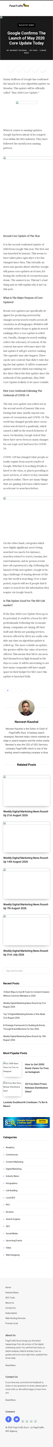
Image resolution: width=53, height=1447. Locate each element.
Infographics (12, 1183)
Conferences (12, 1154)
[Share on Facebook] (10, 69)
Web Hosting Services (15, 1318)
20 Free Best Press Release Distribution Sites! (36, 1087)
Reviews (10, 1212)
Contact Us (10, 1308)
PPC (8, 1205)
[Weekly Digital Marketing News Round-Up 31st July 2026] (26, 930)
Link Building (11, 1190)
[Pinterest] (27, 69)
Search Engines (13, 1219)
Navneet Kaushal (18, 50)
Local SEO (10, 1198)
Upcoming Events (14, 1240)
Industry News (26, 25)
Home (8, 1287)
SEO (8, 1226)
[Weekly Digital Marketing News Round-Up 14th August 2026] (26, 837)
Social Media (12, 1233)
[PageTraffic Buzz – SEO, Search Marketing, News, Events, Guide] (19, 5)
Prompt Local (11, 1323)
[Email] (43, 69)
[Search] (46, 6)
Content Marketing (14, 1162)
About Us (9, 1303)
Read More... (11, 1365)
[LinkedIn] (35, 69)
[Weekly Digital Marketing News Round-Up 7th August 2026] (26, 883)
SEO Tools (10, 1298)
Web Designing (13, 1255)
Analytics (10, 1147)
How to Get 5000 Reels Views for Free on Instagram (37, 1068)
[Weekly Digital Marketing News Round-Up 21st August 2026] (26, 790)
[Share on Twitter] (18, 69)
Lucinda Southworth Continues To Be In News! (25, 1104)
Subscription (11, 1313)
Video (8, 1248)
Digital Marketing (13, 1169)
